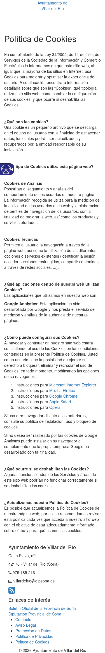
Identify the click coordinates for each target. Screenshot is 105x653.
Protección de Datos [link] (33, 630)
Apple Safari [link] (60, 401)
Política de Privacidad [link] (34, 636)
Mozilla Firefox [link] (62, 390)
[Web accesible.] (6, 169)
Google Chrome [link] (63, 396)
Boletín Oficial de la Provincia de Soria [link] (42, 608)
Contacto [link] (23, 619)
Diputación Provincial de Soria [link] (34, 614)
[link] (11, 591)
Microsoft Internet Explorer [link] (72, 385)
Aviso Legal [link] (25, 625)
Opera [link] (54, 407)
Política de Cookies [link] (32, 642)
